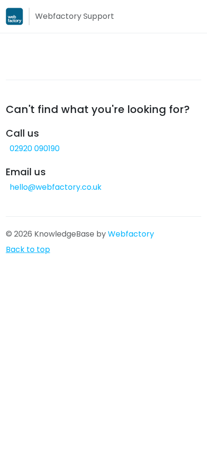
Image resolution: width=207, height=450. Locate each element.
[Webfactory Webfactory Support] (14, 16)
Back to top (28, 249)
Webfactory (131, 233)
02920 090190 (35, 148)
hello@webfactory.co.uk (56, 187)
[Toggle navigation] (195, 16)
